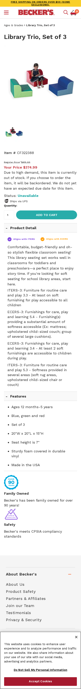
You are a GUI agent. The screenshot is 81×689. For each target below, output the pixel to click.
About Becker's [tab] (21, 574)
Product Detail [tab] (23, 228)
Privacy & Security (23, 619)
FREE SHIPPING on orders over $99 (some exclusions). (40, 3)
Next (71, 82)
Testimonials (18, 612)
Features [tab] (18, 396)
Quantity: (10, 205)
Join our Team (20, 605)
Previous (10, 82)
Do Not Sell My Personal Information (40, 670)
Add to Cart (46, 215)
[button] (6, 13)
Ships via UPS (19, 201)
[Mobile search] (66, 13)
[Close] (76, 637)
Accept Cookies (40, 681)
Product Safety (21, 591)
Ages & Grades (13, 25)
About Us (15, 584)
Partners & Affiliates (26, 598)
